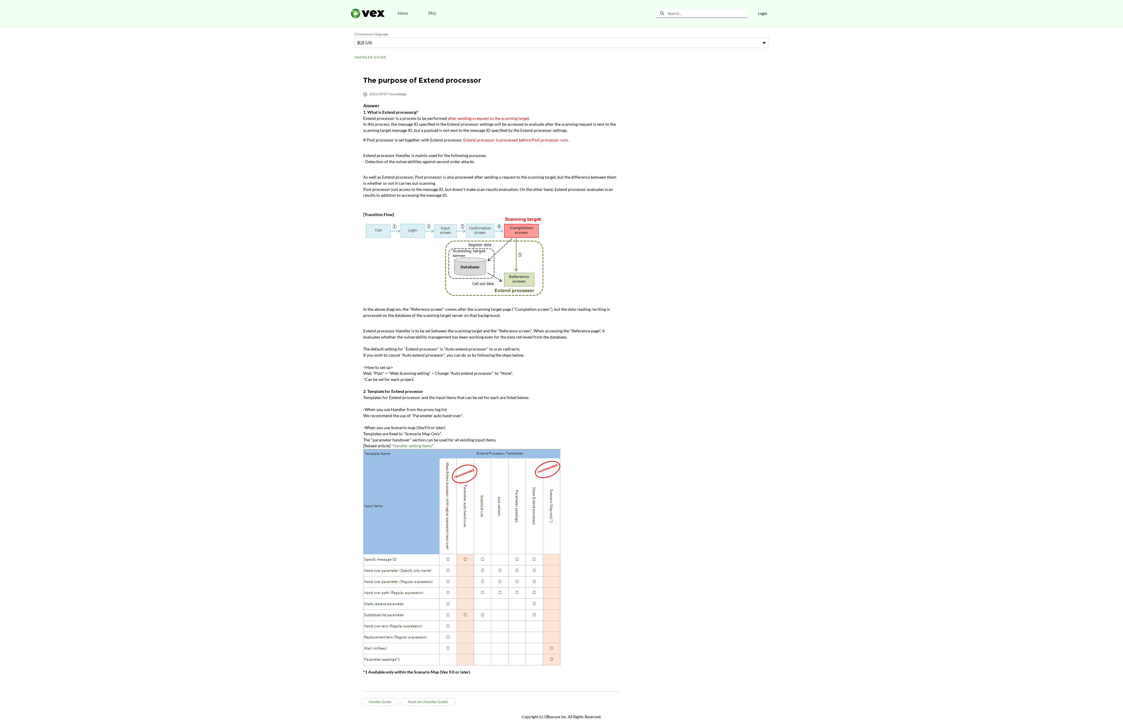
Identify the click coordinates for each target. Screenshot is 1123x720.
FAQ (432, 13)
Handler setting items (412, 445)
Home (403, 13)
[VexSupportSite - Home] (368, 13)
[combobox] (707, 13)
